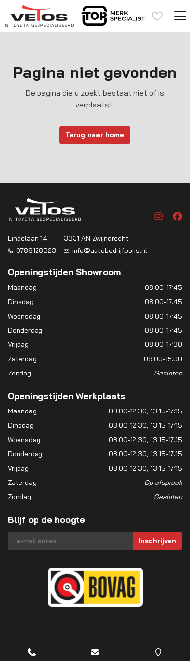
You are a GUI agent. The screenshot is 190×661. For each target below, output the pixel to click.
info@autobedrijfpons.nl (109, 250)
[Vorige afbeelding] (23, 587)
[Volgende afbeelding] (166, 587)
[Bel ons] (31, 652)
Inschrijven (157, 540)
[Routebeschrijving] (158, 652)
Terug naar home (94, 134)
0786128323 (36, 250)
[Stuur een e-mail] (94, 652)
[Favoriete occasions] (157, 16)
